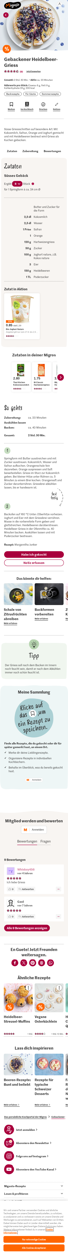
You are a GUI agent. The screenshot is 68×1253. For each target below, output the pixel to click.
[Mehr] (58, 889)
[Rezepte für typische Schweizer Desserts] (49, 1080)
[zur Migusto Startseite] (12, 3)
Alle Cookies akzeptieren (34, 1247)
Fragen (45, 841)
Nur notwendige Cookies (34, 1239)
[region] (34, 1227)
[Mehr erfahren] (18, 616)
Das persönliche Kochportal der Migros (25, 1117)
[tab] (34, 1186)
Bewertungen (52, 151)
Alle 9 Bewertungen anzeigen (27, 928)
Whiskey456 (26, 869)
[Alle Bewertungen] (11, 71)
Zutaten (12, 151)
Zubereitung (30, 151)
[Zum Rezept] (18, 1010)
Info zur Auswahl (33, 184)
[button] (11, 871)
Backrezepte (12, 93)
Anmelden (36, 780)
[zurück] (6, 15)
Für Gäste (30, 93)
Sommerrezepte (50, 93)
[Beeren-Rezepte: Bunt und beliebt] (18, 1080)
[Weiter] (60, 377)
